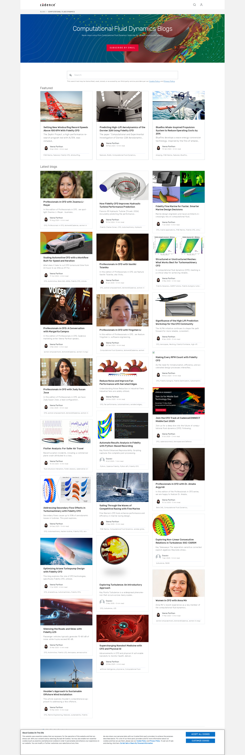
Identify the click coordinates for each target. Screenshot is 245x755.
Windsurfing (75, 155)
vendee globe (139, 529)
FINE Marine (48, 155)
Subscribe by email (122, 48)
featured (56, 155)
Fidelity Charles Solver (108, 227)
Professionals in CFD (56, 225)
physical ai (120, 669)
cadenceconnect (166, 442)
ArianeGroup (52, 592)
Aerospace (72, 652)
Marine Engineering (55, 715)
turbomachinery (54, 531)
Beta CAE (61, 281)
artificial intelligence (107, 669)
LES (114, 608)
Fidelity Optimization (181, 381)
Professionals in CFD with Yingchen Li (120, 330)
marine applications (167, 230)
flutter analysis (70, 469)
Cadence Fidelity (112, 466)
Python (102, 466)
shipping (159, 155)
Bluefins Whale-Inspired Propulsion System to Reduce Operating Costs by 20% (177, 130)
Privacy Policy (169, 81)
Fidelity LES (62, 652)
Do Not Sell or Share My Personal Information (136, 743)
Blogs (42, 12)
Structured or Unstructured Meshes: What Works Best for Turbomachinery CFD (176, 262)
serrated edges (136, 404)
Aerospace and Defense (183, 442)
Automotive (52, 281)
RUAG (109, 155)
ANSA (68, 281)
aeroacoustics (82, 652)
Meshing (172, 344)
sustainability (76, 715)
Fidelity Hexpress (162, 286)
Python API (124, 466)
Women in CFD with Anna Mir (171, 600)
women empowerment (52, 352)
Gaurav (109, 459)
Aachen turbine (66, 531)
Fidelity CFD (65, 155)
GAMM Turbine (175, 286)
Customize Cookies (200, 741)
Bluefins (184, 155)
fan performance (110, 404)
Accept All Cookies (200, 734)
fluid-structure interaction (53, 469)
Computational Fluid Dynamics (123, 155)
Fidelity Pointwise (183, 344)
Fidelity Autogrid (188, 286)
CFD (45, 225)
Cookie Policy (154, 81)
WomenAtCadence (71, 225)
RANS (167, 563)
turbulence (108, 608)
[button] (194, 4)
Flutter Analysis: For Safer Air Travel (63, 448)
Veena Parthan (56, 147)
